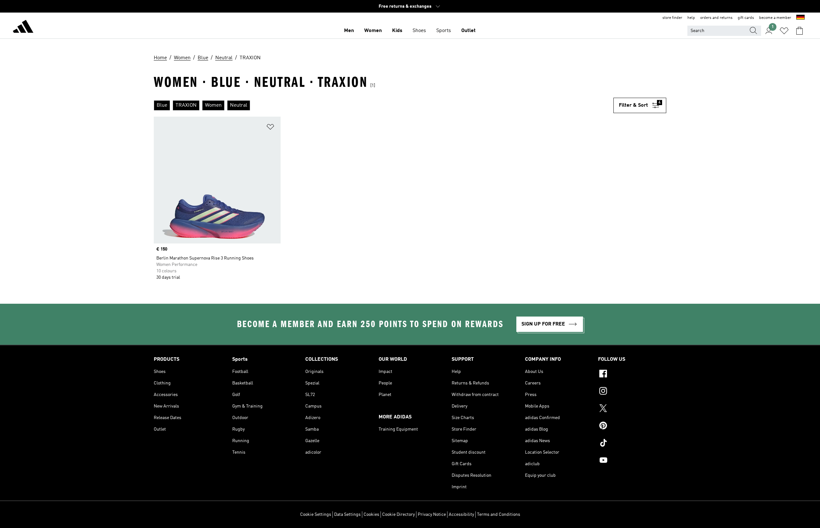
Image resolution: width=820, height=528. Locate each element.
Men (349, 30)
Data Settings (347, 514)
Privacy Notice (432, 514)
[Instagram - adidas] (632, 391)
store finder (672, 18)
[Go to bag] (799, 30)
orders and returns (716, 18)
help (691, 18)
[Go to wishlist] (784, 30)
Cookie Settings (315, 514)
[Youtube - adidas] (632, 461)
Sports (443, 30)
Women (373, 30)
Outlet (468, 30)
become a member (775, 18)
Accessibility (461, 514)
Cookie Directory (398, 514)
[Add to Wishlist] (270, 128)
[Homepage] (23, 27)
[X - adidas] (632, 409)
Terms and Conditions (498, 514)
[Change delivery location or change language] (800, 18)
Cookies (371, 514)
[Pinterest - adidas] (632, 426)
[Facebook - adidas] (632, 374)
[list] (383, 105)
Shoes (419, 30)
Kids (397, 30)
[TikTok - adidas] (632, 443)
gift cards (746, 18)
